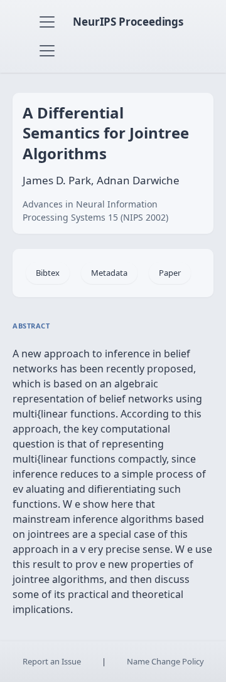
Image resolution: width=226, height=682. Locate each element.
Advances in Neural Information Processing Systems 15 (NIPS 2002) (95, 210)
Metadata (109, 272)
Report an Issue (52, 661)
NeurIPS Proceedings (128, 21)
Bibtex (48, 272)
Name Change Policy (165, 661)
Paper (170, 272)
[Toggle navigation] (47, 22)
